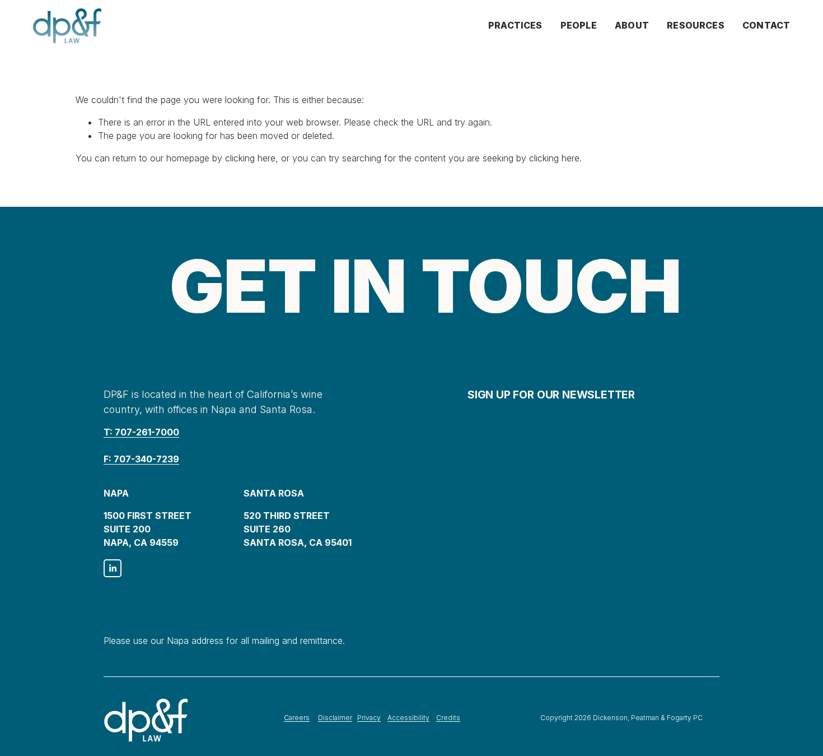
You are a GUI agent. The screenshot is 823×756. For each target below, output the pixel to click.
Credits (448, 717)
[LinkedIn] (112, 568)
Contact (766, 25)
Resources (695, 25)
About (632, 25)
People (578, 25)
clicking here (250, 158)
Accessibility (408, 717)
